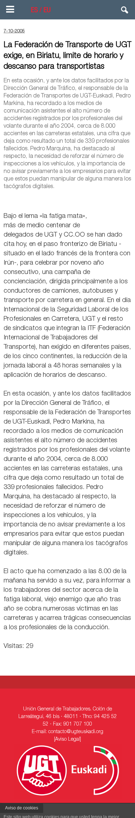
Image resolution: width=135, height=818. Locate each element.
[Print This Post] (128, 199)
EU (47, 10)
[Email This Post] (90, 199)
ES (34, 10)
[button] (125, 11)
